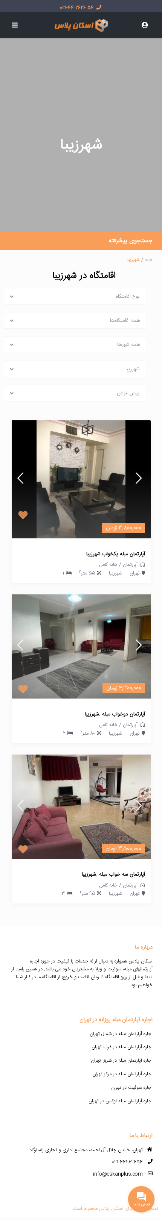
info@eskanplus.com (118, 1174)
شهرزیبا (115, 573)
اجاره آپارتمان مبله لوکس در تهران (121, 1101)
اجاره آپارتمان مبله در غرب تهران (122, 1047)
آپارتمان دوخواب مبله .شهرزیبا (115, 714)
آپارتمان (130, 565)
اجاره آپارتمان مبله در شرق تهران (122, 1060)
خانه (149, 260)
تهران (135, 573)
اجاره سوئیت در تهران (132, 1088)
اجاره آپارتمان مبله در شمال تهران (121, 1034)
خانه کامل (108, 565)
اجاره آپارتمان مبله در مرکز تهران (122, 1074)
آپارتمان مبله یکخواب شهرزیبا (115, 554)
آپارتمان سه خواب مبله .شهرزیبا (113, 875)
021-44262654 (127, 1162)
